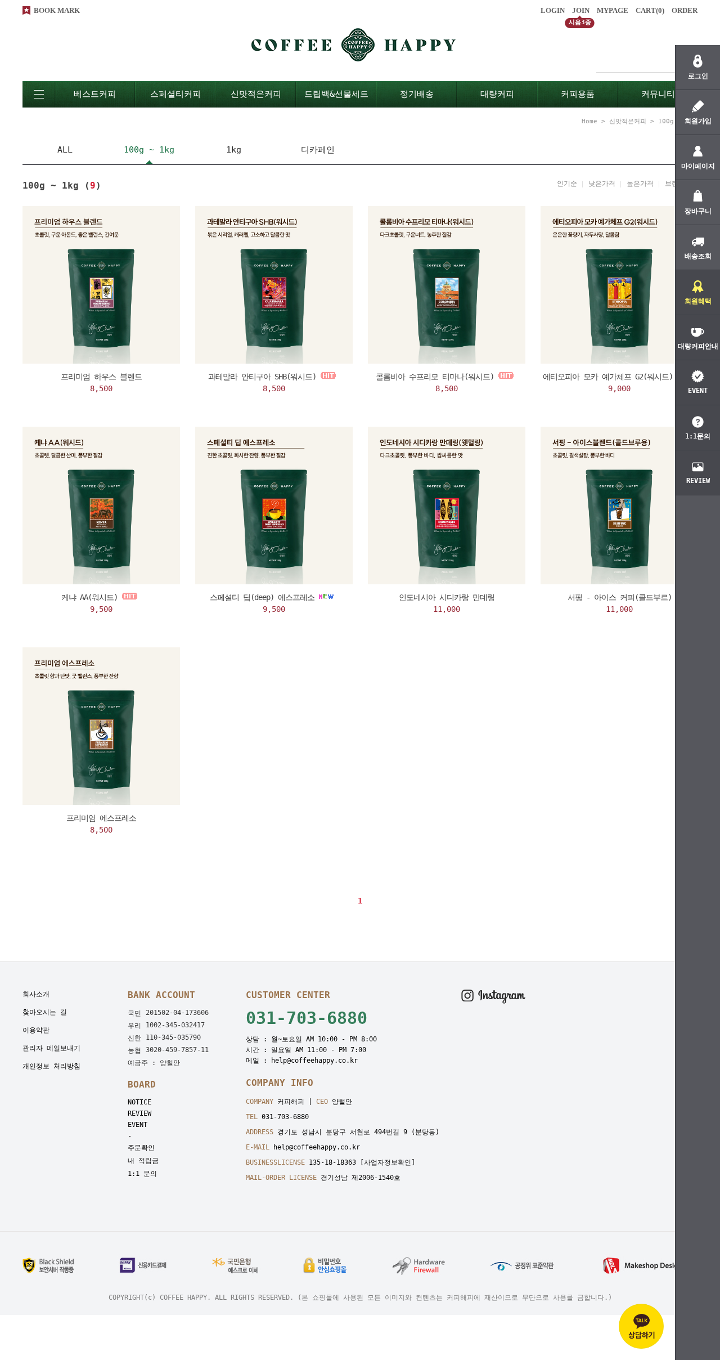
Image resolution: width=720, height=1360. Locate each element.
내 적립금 (143, 1161)
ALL (65, 150)
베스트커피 (95, 94)
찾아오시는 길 (44, 1012)
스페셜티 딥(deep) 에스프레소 (262, 597)
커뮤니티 (658, 94)
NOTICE (139, 1102)
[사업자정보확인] (387, 1162)
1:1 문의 (142, 1174)
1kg (233, 150)
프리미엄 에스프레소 (101, 817)
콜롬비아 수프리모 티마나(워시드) (435, 376)
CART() (650, 10)
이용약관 (36, 1030)
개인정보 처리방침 (51, 1066)
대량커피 (497, 94)
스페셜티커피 (175, 94)
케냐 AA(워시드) (89, 597)
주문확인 (141, 1148)
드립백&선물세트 (336, 94)
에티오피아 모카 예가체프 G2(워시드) (608, 376)
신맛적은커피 (256, 94)
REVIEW (139, 1113)
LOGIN (553, 10)
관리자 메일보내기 (51, 1048)
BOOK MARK (57, 10)
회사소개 (36, 994)
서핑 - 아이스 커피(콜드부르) (620, 597)
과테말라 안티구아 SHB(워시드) (262, 376)
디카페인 (318, 150)
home (589, 121)
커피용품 (578, 94)
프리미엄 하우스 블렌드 (101, 376)
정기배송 (417, 94)
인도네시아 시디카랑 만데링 (446, 597)
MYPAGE (612, 10)
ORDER (685, 10)
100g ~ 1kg (149, 150)
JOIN (581, 10)
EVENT (137, 1125)
